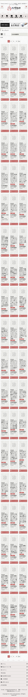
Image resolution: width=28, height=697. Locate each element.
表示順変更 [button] (16, 34)
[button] (2, 7)
